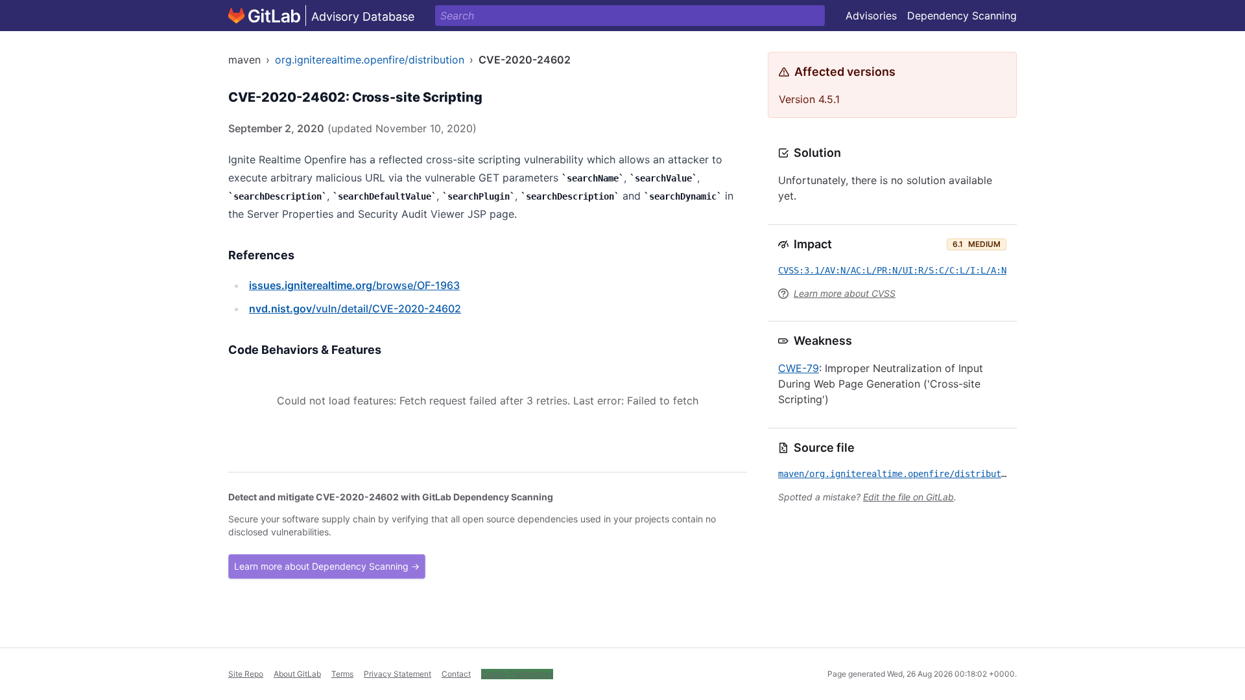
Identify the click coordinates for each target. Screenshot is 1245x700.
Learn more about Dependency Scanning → (327, 566)
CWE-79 (798, 368)
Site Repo (245, 674)
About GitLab (297, 674)
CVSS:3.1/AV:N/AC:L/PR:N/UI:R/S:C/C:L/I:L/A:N (892, 270)
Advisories (871, 15)
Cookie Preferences (517, 674)
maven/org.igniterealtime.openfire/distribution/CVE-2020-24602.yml (946, 474)
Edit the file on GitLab (908, 496)
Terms (342, 674)
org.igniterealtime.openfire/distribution (369, 59)
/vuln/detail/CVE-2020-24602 (355, 308)
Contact (456, 674)
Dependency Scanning (962, 15)
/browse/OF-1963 (354, 285)
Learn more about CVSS (844, 293)
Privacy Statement (397, 674)
